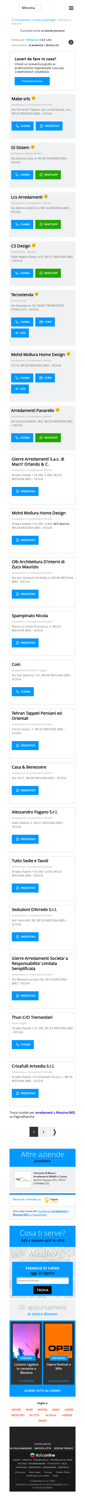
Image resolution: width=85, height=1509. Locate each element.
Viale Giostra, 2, (23, 823)
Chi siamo (20, 1472)
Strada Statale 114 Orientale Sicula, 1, (38, 1077)
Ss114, (16, 365)
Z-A (49, 40)
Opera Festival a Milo (59, 1366)
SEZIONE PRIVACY (63, 1448)
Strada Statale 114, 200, (28, 1028)
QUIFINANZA (34, 1467)
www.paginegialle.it (54, 1200)
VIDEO (55, 1409)
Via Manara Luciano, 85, (28, 979)
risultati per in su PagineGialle (41, 1212)
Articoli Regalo (19, 1023)
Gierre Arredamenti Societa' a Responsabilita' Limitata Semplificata (40, 963)
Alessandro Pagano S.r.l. (35, 812)
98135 (68, 1077)
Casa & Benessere (29, 767)
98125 (57, 475)
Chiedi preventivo (32, 81)
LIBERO (17, 1460)
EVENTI (42, 1421)
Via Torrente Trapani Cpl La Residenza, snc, (41, 109)
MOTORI (42, 1409)
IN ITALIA (51, 1415)
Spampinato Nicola (30, 615)
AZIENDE (67, 1415)
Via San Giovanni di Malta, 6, (32, 578)
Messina (28, 8)
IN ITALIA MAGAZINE (21, 1448)
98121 (48, 257)
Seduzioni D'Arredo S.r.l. (34, 909)
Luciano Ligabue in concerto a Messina (26, 1368)
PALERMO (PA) (57, 158)
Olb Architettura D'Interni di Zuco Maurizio (38, 564)
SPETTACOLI (58, 1358)
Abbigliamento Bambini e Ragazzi (29, 670)
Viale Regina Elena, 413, (27, 257)
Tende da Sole (18, 300)
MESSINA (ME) (31, 113)
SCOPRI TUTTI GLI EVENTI (43, 1391)
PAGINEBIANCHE (37, 1464)
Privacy (48, 1472)
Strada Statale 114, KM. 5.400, (32, 475)
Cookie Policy (63, 1472)
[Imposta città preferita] (14, 8)
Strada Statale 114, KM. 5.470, (32, 871)
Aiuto (55, 1476)
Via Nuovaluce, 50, (24, 305)
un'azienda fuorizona (53, 30)
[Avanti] (52, 1132)
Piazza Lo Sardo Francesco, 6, (32, 626)
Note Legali (34, 1472)
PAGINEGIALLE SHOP (61, 1460)
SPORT (29, 1409)
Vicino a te (52, 45)
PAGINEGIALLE (41, 1460)
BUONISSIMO (49, 1467)
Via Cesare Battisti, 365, (27, 421)
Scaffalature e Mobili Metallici (26, 153)
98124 (45, 208)
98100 (56, 578)
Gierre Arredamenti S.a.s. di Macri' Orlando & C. (38, 461)
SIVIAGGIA (21, 1467)
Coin (16, 664)
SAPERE (69, 1409)
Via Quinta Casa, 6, (24, 158)
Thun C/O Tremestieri (32, 1017)
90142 (42, 158)
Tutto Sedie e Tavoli (30, 860)
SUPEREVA (63, 1467)
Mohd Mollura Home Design (39, 513)
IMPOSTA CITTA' (42, 1448)
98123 (16, 113)
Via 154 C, (19, 778)
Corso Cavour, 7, (23, 729)
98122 (39, 729)
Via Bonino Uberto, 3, (26, 208)
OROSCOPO (18, 1415)
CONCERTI (26, 1358)
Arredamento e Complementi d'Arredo (32, 104)
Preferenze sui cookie (38, 1476)
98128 (25, 365)
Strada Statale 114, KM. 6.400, (32, 524)
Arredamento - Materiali (24, 251)
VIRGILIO (27, 1460)
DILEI (64, 1464)
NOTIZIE (16, 1409)
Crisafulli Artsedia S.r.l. (33, 1066)
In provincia (36, 45)
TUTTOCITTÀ (53, 1464)
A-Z (43, 40)
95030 (41, 305)
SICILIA (47, 113)
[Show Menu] (71, 8)
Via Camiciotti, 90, (24, 920)
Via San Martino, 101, (26, 675)
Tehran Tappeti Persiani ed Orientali (37, 715)
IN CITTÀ (34, 1415)
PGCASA (22, 1464)
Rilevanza (32, 40)
